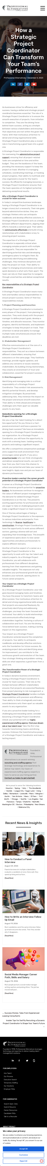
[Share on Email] (34, 84)
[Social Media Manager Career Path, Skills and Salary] (23, 959)
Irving (39, 791)
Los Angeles (33, 799)
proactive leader (9, 458)
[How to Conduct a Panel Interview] (23, 844)
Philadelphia (28, 804)
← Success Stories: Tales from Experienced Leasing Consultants (20, 1014)
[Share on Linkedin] (13, 84)
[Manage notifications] (41, 1161)
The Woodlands (35, 788)
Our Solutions (9, 1086)
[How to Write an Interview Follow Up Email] (23, 901)
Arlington (39, 794)
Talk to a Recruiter (10, 1117)
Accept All (24, 1149)
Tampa (18, 802)
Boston (19, 804)
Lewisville (23, 794)
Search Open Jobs (11, 1104)
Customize (23, 1155)
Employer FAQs (9, 1089)
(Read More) (9, 878)
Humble (9, 791)
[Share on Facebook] (20, 84)
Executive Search (10, 1080)
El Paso (34, 796)
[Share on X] (27, 84)
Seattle (23, 799)
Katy (24, 788)
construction (8, 525)
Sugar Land (29, 791)
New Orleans (40, 804)
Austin (7, 796)
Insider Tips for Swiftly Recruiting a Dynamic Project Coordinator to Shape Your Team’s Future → (24, 1023)
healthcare (28, 522)
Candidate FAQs (10, 1113)
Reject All (23, 1161)
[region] (23, 1146)
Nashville (35, 802)
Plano (31, 794)
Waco (26, 796)
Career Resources (10, 1110)
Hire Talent (8, 1073)
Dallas (5, 794)
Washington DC (8, 804)
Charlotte (27, 802)
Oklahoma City (24, 807)
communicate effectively (16, 230)
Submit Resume (10, 1107)
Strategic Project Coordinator (15, 694)
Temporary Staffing (11, 1083)
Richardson (13, 794)
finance (19, 522)
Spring (17, 788)
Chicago (15, 799)
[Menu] (43, 8)
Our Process (8, 1076)
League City (19, 791)
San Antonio (17, 796)
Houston (9, 788)
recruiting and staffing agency (18, 763)
